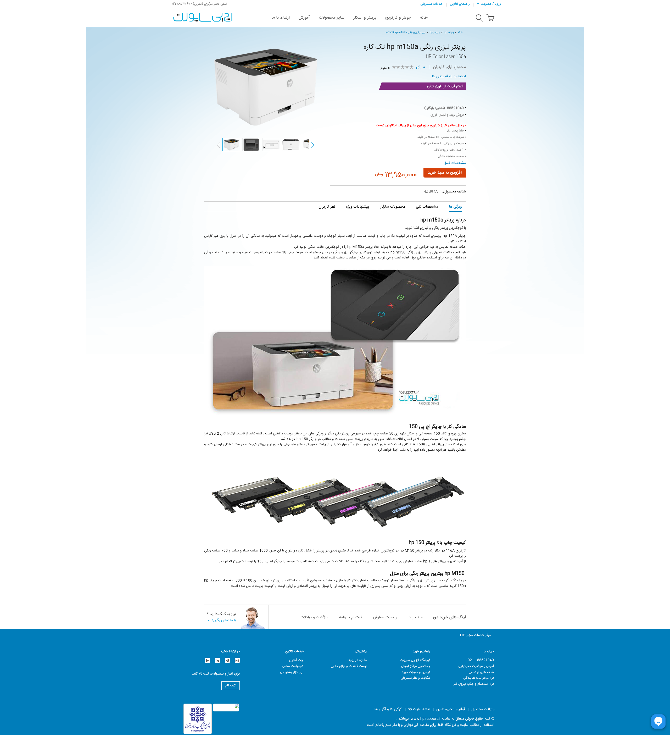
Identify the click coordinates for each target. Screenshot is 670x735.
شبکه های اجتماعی (481, 672)
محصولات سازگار (392, 206)
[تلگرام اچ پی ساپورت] (227, 660)
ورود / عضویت (491, 4)
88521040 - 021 (481, 660)
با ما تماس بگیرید (223, 620)
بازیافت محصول (482, 709)
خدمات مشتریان (431, 4)
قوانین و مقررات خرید (416, 672)
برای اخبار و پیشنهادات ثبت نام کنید (216, 674)
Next (313, 145)
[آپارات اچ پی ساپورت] (207, 660)
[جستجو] (479, 19)
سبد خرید (416, 617)
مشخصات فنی (427, 206)
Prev (218, 145)
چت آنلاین (296, 660)
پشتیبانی (361, 651)
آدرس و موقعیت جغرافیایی (476, 666)
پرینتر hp (449, 32)
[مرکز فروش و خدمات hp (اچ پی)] (202, 14)
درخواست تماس (292, 666)
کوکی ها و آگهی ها (388, 709)
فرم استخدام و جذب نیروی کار (474, 684)
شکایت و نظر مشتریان (415, 678)
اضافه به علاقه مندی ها (449, 76)
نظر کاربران (327, 206)
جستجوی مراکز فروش (415, 666)
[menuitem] (424, 17)
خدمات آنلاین (294, 651)
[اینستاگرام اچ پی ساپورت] (237, 660)
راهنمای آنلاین (460, 4)
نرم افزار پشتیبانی (291, 672)
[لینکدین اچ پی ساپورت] (217, 660)
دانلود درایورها (357, 660)
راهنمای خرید (421, 651)
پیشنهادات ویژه (357, 206)
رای (420, 67)
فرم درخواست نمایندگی (478, 678)
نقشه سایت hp (419, 709)
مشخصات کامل (455, 163)
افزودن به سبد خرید (445, 172)
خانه (460, 32)
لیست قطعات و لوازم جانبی (349, 666)
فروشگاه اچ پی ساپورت (415, 660)
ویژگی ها (455, 206)
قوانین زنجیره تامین (450, 709)
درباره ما (489, 651)
